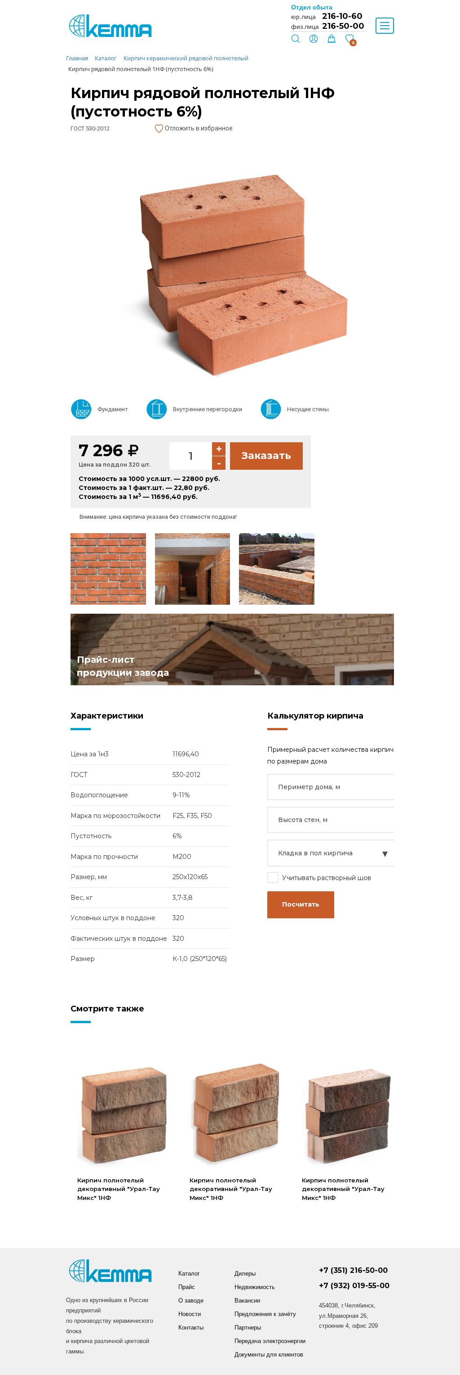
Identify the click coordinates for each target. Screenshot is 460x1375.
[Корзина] (331, 41)
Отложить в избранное (198, 128)
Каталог (189, 1273)
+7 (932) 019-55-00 (354, 1285)
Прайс (186, 1287)
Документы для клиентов (268, 1354)
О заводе (190, 1300)
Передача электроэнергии (269, 1341)
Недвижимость (254, 1287)
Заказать (266, 455)
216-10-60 (342, 16)
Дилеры (245, 1273)
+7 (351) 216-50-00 (353, 1270)
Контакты (190, 1327)
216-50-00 (343, 26)
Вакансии (247, 1300)
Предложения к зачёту (265, 1314)
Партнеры (247, 1327)
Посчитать (300, 904)
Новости (189, 1314)
